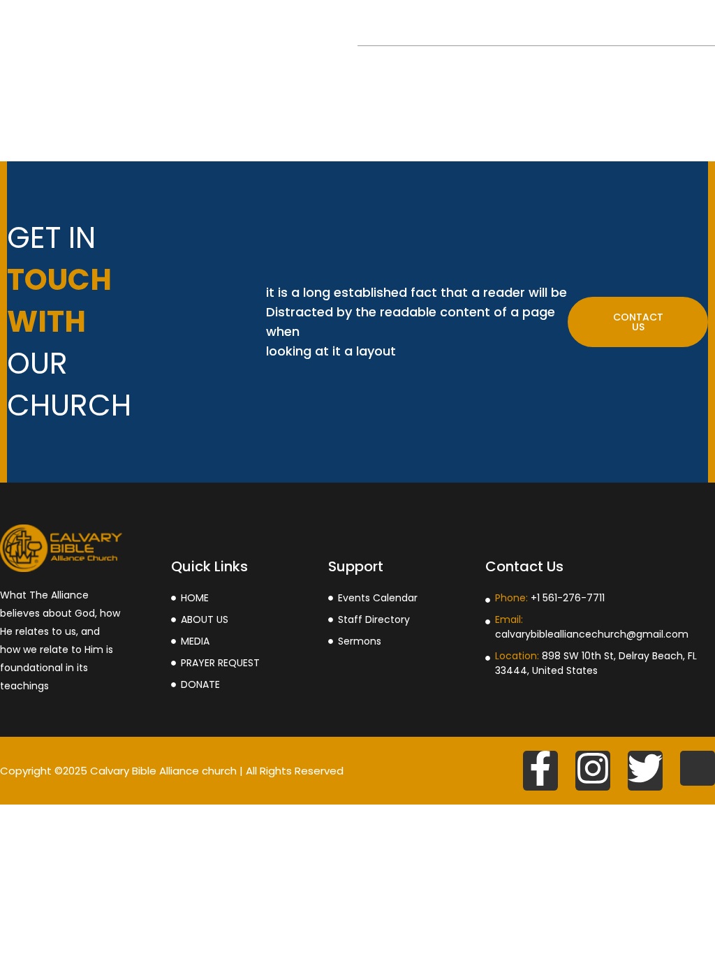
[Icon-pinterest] (697, 768)
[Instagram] (592, 771)
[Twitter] (645, 771)
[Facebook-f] (540, 771)
